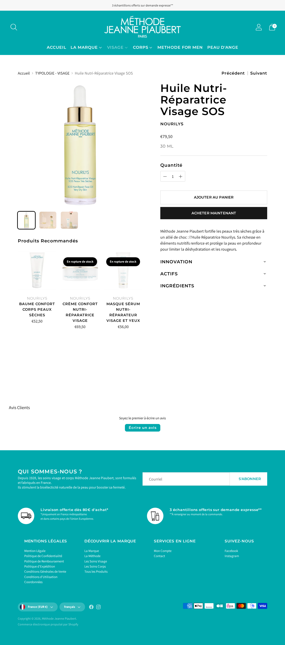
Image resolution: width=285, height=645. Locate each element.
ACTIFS (169, 273)
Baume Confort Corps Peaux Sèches (37, 309)
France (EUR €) (38, 607)
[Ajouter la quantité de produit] (41, 322)
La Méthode (92, 556)
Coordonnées (33, 582)
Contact (159, 556)
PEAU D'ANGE (222, 47)
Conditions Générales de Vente (45, 571)
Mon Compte (162, 551)
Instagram (232, 556)
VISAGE (115, 47)
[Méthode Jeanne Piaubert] (142, 27)
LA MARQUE (84, 47)
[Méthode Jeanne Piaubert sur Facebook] (91, 607)
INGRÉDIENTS (177, 285)
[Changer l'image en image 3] (69, 220)
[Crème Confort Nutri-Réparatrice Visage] (80, 270)
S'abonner (250, 479)
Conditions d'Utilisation (40, 577)
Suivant (258, 73)
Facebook (231, 551)
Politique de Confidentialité (43, 556)
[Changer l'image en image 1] (26, 220)
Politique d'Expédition (39, 566)
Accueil (56, 47)
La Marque (91, 551)
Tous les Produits (96, 571)
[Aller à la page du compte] (258, 27)
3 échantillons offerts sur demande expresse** (142, 5)
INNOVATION (176, 261)
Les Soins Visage (95, 561)
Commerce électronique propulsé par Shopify (48, 624)
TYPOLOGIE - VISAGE (52, 73)
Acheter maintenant (213, 213)
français (69, 607)
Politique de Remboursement (44, 561)
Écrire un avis (143, 428)
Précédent (233, 73)
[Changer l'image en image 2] (48, 220)
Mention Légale (34, 551)
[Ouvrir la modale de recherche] (14, 27)
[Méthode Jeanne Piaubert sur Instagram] (98, 607)
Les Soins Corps (95, 566)
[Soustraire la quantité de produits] (23, 322)
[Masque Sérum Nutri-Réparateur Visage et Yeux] (123, 270)
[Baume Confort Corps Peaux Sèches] (37, 270)
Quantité (171, 165)
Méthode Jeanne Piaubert (59, 619)
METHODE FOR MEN (180, 47)
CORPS (140, 47)
